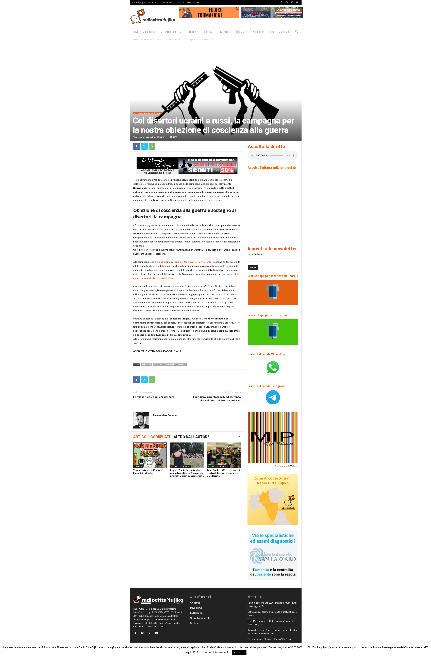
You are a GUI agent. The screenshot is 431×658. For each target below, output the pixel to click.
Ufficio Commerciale (200, 618)
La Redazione (197, 613)
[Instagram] (287, 2)
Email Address (255, 254)
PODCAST (240, 32)
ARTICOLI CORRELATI (151, 437)
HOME (135, 32)
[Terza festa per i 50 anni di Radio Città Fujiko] (150, 455)
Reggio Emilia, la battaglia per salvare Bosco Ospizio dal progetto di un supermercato (187, 473)
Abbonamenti (149, 32)
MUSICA (192, 32)
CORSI (271, 32)
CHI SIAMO (167, 2)
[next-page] (239, 436)
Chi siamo (195, 603)
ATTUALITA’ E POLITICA (171, 32)
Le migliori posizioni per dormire (153, 397)
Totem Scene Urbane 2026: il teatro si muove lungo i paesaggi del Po (272, 605)
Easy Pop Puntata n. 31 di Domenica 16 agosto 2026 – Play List (270, 623)
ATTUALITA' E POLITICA (150, 39)
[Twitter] (292, 2)
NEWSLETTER (193, 2)
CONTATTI (180, 2)
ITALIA (158, 113)
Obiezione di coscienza (175, 365)
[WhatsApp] (152, 146)
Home (135, 39)
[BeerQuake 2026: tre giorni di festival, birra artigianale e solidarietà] (224, 455)
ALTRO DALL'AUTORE (191, 437)
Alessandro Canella (145, 137)
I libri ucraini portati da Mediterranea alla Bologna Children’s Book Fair (217, 398)
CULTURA (208, 32)
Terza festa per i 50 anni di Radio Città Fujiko (148, 472)
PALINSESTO (225, 32)
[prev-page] (235, 436)
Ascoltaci (284, 32)
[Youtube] (297, 2)
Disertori (158, 365)
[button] (296, 32)
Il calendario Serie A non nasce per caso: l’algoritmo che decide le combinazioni (272, 632)
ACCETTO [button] (239, 652)
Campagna (146, 365)
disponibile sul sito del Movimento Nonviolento (184, 262)
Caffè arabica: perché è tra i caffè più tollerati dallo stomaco (272, 614)
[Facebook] (281, 2)
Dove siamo (196, 608)
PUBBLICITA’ (258, 32)
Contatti (194, 623)
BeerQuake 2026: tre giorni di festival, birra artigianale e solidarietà (223, 473)
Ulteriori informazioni (215, 652)
